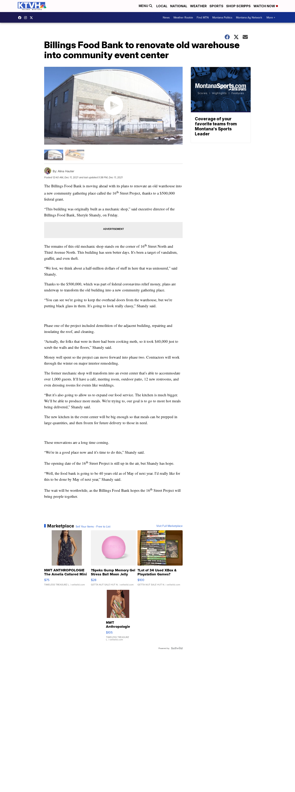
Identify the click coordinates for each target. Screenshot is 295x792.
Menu (144, 6)
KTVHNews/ (20, 17)
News (166, 17)
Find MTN (203, 17)
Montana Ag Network (249, 17)
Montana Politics (222, 17)
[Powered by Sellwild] (177, 648)
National (178, 6)
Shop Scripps (238, 6)
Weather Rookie (183, 17)
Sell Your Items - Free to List (93, 526)
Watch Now (264, 6)
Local (161, 6)
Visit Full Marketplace (169, 525)
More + (271, 17)
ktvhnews (26, 17)
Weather (198, 6)
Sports (216, 6)
